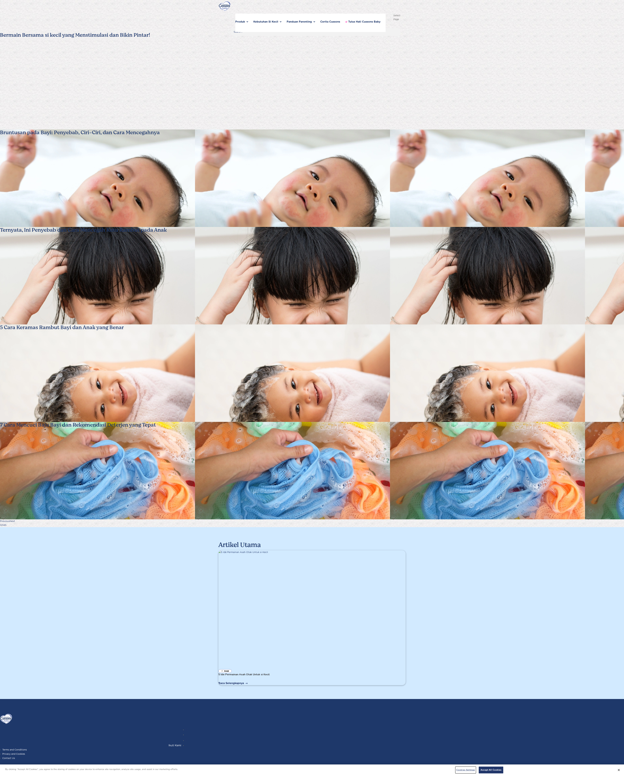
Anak (226, 671)
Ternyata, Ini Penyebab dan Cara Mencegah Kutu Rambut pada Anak (83, 230)
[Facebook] (186, 740)
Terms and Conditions (14, 749)
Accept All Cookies (491, 770)
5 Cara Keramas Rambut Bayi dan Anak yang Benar (62, 327)
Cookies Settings (465, 770)
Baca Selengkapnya (231, 683)
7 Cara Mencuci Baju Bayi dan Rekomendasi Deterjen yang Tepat (78, 425)
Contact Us (8, 758)
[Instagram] (186, 729)
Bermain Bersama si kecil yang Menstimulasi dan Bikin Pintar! (75, 35)
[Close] (618, 770)
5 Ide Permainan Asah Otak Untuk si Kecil (244, 674)
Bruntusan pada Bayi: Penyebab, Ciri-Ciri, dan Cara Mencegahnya (80, 132)
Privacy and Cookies (13, 754)
